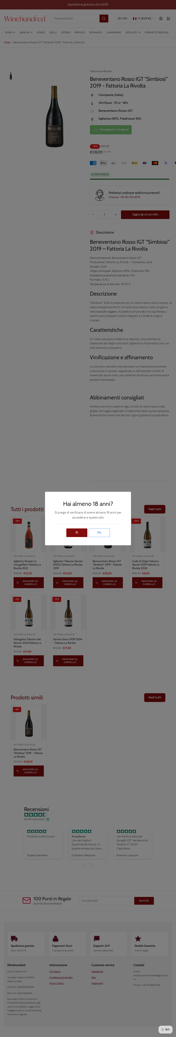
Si (76, 532)
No (99, 532)
